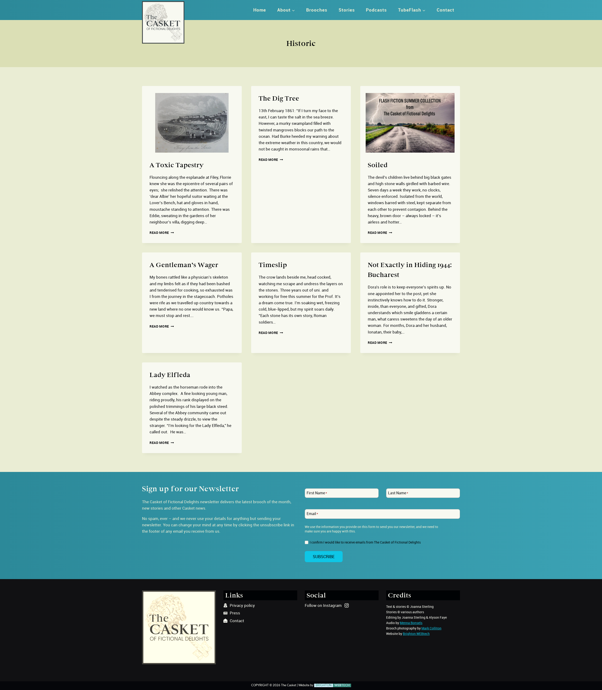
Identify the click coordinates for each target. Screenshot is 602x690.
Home (259, 10)
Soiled (378, 165)
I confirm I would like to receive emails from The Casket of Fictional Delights (365, 542)
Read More (162, 233)
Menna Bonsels (411, 623)
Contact (445, 10)
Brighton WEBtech (416, 633)
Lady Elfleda (170, 375)
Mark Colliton (431, 628)
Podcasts (376, 10)
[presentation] (192, 119)
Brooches (316, 10)
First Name (317, 493)
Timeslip (273, 265)
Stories (347, 10)
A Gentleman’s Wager (184, 265)
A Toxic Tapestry (176, 165)
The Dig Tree (279, 98)
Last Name (398, 493)
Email (312, 513)
